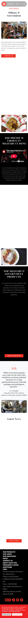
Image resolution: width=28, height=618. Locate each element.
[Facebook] (9, 599)
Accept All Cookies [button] (17, 614)
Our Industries (9, 556)
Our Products (9, 552)
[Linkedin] (13, 599)
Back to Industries (14, 8)
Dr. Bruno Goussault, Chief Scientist (13, 571)
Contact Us (8, 561)
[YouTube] (21, 599)
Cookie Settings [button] (6, 614)
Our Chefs (7, 554)
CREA (5, 569)
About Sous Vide (10, 563)
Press (5, 558)
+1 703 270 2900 (12, 584)
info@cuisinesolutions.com (14, 586)
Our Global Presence (9, 574)
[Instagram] (6, 599)
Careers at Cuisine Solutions (11, 576)
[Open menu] (24, 4)
